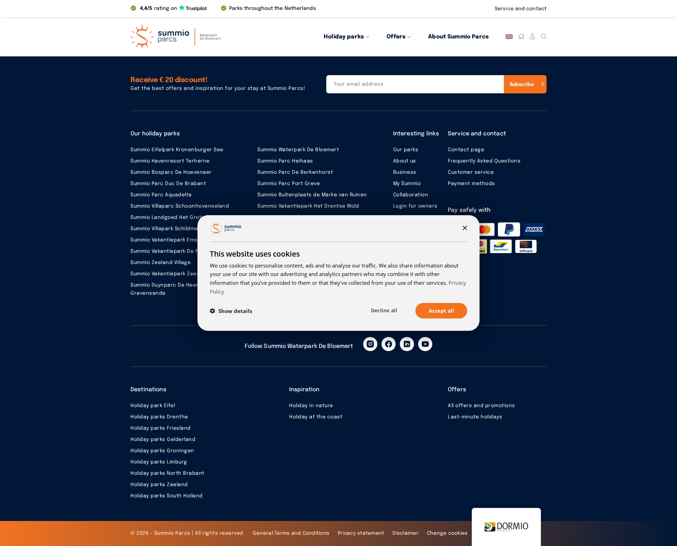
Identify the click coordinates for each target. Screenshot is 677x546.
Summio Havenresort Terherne (170, 161)
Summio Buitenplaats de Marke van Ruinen (312, 194)
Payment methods (471, 183)
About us (404, 161)
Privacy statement (361, 533)
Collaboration (410, 194)
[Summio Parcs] (193, 36)
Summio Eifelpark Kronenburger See (177, 149)
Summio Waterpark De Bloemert (298, 149)
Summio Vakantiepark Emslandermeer (179, 240)
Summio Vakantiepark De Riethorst (174, 251)
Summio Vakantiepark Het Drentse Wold (308, 206)
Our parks (406, 149)
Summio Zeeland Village (160, 262)
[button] (231, 311)
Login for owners (415, 206)
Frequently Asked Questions (484, 161)
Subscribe (522, 84)
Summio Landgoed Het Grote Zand (174, 217)
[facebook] (389, 344)
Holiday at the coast (315, 417)
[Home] (521, 36)
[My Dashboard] (532, 36)
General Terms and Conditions (291, 533)
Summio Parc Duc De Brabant (168, 183)
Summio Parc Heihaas (285, 161)
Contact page (466, 149)
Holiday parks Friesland (160, 428)
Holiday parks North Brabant (167, 473)
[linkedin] (407, 344)
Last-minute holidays (475, 417)
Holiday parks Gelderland (162, 439)
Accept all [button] (441, 310)
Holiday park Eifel (152, 405)
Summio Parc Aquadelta (161, 194)
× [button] (464, 228)
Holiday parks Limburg (158, 462)
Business (404, 172)
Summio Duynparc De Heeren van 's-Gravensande (177, 289)
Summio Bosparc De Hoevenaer (171, 172)
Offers (395, 37)
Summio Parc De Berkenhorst (295, 172)
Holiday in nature (311, 405)
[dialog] (338, 273)
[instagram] (370, 344)
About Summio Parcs (458, 37)
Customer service (471, 172)
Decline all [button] (384, 310)
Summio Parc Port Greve (288, 183)
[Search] (544, 36)
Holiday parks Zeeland (159, 484)
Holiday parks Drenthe (159, 417)
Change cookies (447, 533)
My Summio (407, 183)
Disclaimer (405, 533)
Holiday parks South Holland (166, 495)
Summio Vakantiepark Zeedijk (168, 273)
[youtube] (425, 344)
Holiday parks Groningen (162, 450)
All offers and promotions (481, 405)
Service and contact (521, 8)
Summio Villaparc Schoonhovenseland (179, 206)
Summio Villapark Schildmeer (167, 228)
